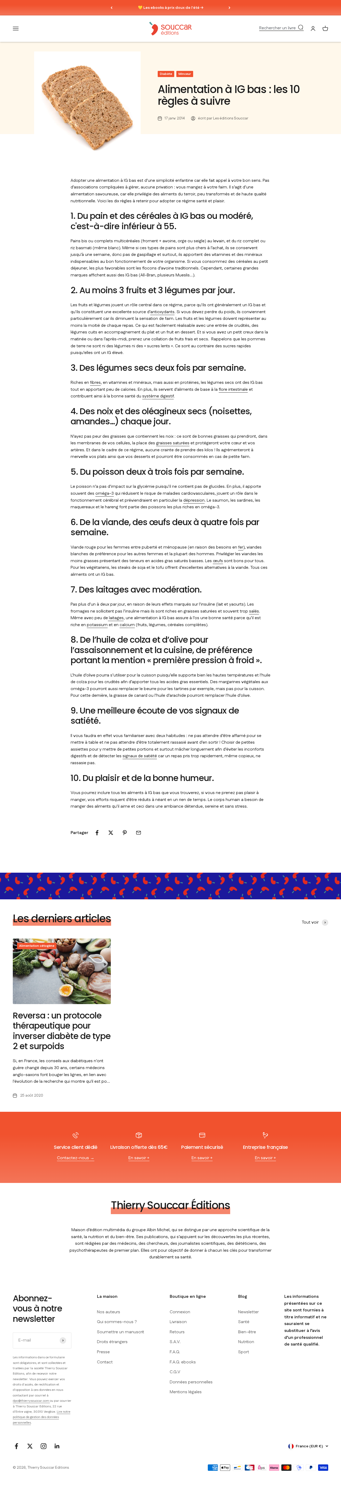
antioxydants (162, 312)
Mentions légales (186, 1392)
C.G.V (175, 1372)
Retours (177, 1332)
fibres (95, 383)
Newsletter (248, 1312)
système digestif (158, 396)
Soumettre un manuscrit (120, 1332)
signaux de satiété (140, 756)
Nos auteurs (108, 1312)
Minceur (184, 74)
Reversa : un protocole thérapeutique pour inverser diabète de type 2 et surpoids (62, 1030)
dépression (194, 500)
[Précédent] (111, 8)
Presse (103, 1352)
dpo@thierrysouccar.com (31, 1401)
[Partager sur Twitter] (110, 832)
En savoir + (138, 1158)
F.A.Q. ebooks (183, 1362)
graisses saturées (172, 443)
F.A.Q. (175, 1352)
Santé (243, 1322)
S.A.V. (175, 1342)
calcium (127, 625)
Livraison (178, 1322)
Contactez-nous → (75, 1158)
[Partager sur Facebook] (97, 832)
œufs (218, 561)
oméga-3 (104, 493)
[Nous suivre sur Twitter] (30, 1446)
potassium (97, 625)
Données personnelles (191, 1382)
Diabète (166, 74)
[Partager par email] (138, 832)
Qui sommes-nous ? (117, 1322)
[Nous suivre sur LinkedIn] (57, 1446)
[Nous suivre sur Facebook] (16, 1446)
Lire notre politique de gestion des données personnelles (41, 1417)
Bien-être (247, 1332)
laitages (116, 618)
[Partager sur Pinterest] (124, 832)
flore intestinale (233, 389)
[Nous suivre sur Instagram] (43, 1446)
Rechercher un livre (277, 28)
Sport (243, 1352)
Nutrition (246, 1342)
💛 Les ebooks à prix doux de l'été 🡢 (170, 7)
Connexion (180, 1312)
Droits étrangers (112, 1342)
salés (254, 611)
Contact (105, 1362)
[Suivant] (229, 8)
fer (240, 547)
